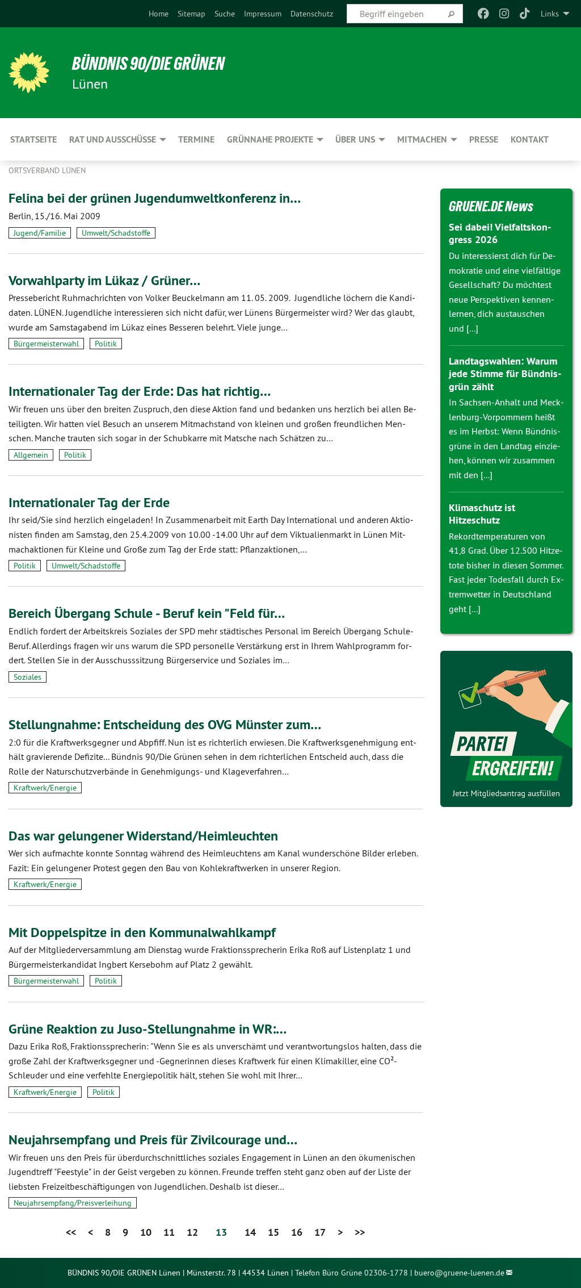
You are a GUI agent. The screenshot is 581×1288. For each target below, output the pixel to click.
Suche (224, 14)
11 (169, 1232)
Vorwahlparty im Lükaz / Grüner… (104, 280)
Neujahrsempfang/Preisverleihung (73, 1203)
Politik (106, 343)
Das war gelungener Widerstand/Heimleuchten (143, 835)
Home (159, 14)
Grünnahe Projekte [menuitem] (270, 139)
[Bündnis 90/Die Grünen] (29, 72)
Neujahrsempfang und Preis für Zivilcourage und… (153, 1139)
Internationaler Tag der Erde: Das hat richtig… (140, 391)
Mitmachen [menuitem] (422, 139)
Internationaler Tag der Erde (89, 502)
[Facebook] (484, 13)
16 (296, 1232)
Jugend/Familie (40, 233)
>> (360, 1232)
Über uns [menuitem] (355, 139)
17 (320, 1232)
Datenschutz (311, 14)
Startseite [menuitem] (33, 139)
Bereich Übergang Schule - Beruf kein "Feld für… (147, 613)
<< (71, 1232)
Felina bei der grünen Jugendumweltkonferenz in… (155, 198)
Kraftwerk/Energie (45, 788)
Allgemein (31, 455)
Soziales (27, 677)
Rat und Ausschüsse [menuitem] (112, 139)
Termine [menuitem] (196, 139)
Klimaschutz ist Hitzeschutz (482, 514)
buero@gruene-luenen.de (459, 1273)
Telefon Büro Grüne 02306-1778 (351, 1273)
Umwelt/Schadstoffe (116, 233)
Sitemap (191, 14)
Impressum (262, 14)
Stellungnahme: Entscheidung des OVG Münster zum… (165, 724)
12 (192, 1232)
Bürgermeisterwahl (46, 343)
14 (250, 1232)
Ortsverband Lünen (47, 170)
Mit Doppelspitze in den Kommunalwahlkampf (142, 932)
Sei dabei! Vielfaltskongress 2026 (500, 233)
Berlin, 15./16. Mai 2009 (54, 215)
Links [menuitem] (550, 14)
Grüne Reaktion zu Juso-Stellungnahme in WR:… (148, 1029)
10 (145, 1232)
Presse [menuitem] (483, 139)
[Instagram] (504, 13)
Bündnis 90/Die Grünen (148, 63)
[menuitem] (159, 13)
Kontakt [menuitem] (530, 139)
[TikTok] (525, 13)
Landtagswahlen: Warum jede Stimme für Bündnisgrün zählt (505, 373)
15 (273, 1232)
